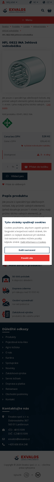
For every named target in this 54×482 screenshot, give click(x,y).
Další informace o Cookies (33, 242)
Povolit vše (27, 258)
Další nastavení (27, 250)
